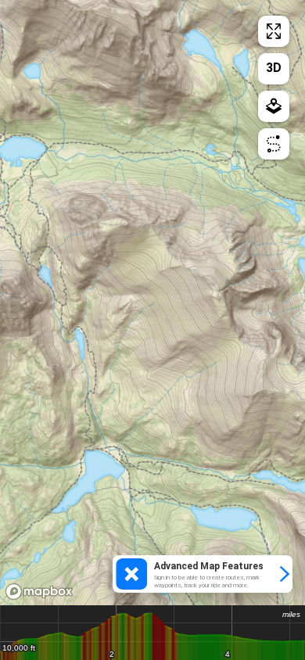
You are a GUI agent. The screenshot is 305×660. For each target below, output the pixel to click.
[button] (202, 574)
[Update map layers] (273, 106)
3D (274, 67)
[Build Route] (273, 144)
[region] (152, 302)
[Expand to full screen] (273, 31)
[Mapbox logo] (39, 592)
